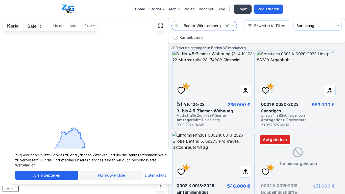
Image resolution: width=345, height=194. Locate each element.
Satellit (34, 25)
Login (243, 9)
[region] (84, 106)
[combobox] (204, 25)
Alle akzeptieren (46, 175)
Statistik (156, 9)
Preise (189, 9)
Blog (221, 9)
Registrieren (268, 9)
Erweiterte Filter (270, 25)
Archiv (174, 9)
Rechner (206, 9)
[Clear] (227, 25)
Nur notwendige (111, 175)
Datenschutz (156, 175)
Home (140, 9)
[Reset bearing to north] (161, 186)
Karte (13, 25)
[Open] (232, 25)
